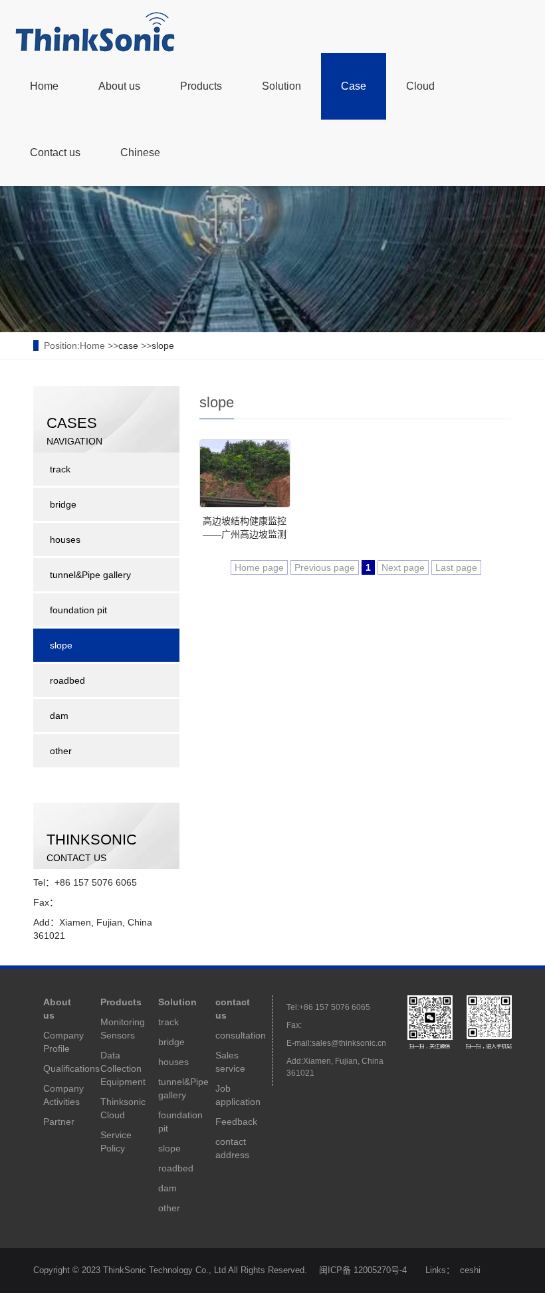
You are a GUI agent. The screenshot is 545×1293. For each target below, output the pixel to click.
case (128, 345)
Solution (281, 86)
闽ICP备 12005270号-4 (363, 1270)
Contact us (55, 152)
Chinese (140, 152)
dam (59, 715)
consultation (240, 1035)
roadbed (67, 680)
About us (119, 86)
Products (201, 86)
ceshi (470, 1270)
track (60, 469)
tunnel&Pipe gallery (90, 574)
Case (353, 86)
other (61, 751)
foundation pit (78, 610)
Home (44, 86)
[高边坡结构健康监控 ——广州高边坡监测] (244, 473)
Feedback (236, 1121)
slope (163, 345)
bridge (63, 504)
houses (65, 539)
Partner (58, 1121)
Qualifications (71, 1068)
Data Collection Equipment (123, 1068)
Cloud (420, 86)
